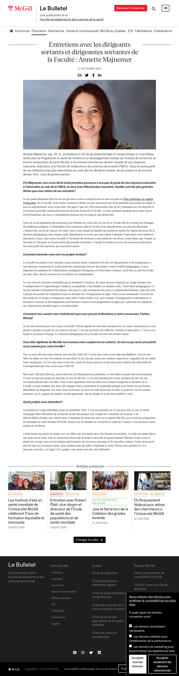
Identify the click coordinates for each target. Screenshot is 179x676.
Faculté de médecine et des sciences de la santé (71, 19)
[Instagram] (82, 652)
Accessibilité (71, 669)
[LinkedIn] (99, 652)
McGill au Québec (113, 31)
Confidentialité (87, 669)
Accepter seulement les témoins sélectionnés (162, 664)
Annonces (22, 31)
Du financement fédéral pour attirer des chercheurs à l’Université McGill (149, 506)
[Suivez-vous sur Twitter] (91, 652)
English (56, 623)
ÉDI (130, 31)
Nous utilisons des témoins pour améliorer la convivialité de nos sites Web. (152, 600)
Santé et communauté (82, 31)
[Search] (153, 9)
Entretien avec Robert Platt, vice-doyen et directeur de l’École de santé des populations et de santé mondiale (68, 511)
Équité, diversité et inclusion (105, 501)
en (165, 8)
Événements (163, 31)
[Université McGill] (22, 9)
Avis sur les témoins (107, 669)
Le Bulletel (53, 8)
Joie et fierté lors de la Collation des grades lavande (110, 513)
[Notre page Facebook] (74, 652)
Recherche (56, 31)
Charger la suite (87, 539)
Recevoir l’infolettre (131, 8)
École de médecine (104, 573)
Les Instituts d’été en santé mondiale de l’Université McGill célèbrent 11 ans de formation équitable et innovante (26, 511)
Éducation (38, 31)
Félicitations (143, 31)
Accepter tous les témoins (138, 662)
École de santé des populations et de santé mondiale (107, 620)
